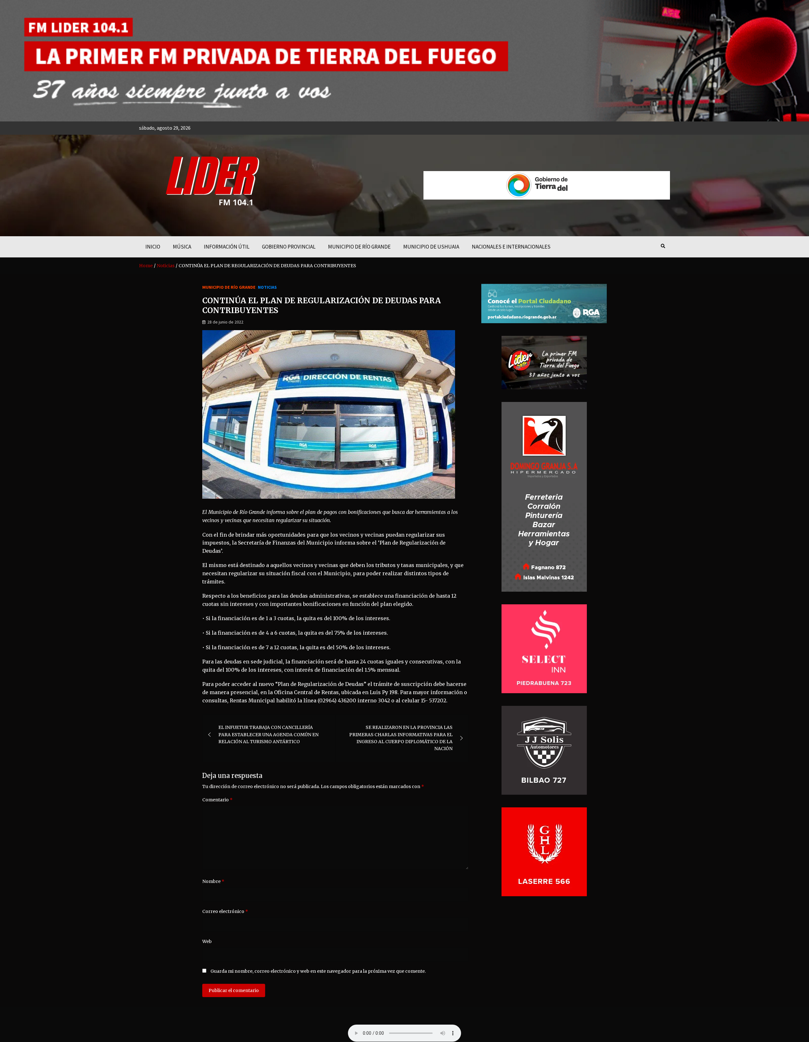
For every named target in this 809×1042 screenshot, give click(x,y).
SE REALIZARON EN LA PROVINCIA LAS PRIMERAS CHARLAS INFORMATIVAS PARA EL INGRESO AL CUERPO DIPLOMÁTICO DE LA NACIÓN (401, 737)
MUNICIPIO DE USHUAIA (431, 246)
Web (207, 941)
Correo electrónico (225, 911)
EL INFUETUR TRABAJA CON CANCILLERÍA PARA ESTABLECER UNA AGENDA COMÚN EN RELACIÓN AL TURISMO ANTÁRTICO (268, 734)
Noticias (267, 287)
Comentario (217, 800)
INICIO (152, 246)
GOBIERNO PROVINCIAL (288, 246)
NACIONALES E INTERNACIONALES (511, 246)
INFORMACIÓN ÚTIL (226, 246)
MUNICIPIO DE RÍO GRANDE (359, 246)
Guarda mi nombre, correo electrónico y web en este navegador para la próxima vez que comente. (318, 971)
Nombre (213, 881)
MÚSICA (182, 246)
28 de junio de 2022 (225, 322)
